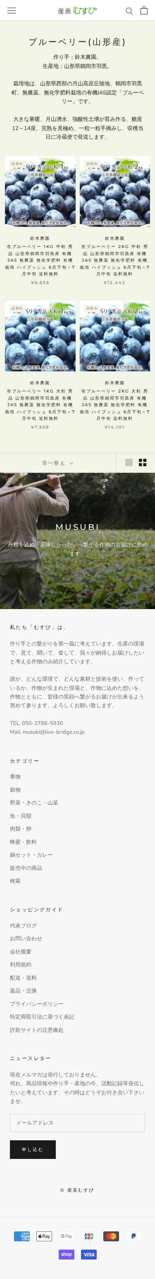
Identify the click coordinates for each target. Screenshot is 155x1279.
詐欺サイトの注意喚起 (37, 1030)
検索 (15, 881)
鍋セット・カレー (31, 855)
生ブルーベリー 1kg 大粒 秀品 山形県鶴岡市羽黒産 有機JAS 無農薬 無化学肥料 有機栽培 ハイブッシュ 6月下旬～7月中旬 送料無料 (40, 404)
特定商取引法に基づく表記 (42, 1017)
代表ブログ (23, 926)
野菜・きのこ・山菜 (34, 803)
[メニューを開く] (11, 10)
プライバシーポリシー (37, 1004)
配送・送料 (23, 978)
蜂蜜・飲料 (23, 842)
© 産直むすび (77, 1190)
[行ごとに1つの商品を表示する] (129, 462)
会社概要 (20, 952)
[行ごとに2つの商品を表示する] (142, 462)
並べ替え (55, 463)
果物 (15, 776)
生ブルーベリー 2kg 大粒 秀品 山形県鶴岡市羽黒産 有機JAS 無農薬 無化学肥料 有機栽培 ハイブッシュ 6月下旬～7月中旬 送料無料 (115, 404)
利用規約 (20, 964)
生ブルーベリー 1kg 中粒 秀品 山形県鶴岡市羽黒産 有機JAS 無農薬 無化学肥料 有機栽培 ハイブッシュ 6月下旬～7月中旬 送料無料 (40, 260)
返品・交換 (23, 991)
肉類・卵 (20, 829)
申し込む (33, 1149)
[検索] (129, 10)
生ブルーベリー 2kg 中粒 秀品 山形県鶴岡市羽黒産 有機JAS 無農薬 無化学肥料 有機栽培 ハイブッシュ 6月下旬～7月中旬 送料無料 (115, 260)
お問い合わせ (26, 938)
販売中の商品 (26, 868)
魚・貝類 (20, 816)
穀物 (15, 790)
